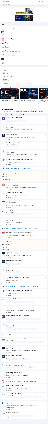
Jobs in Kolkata (5, 83)
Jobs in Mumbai (5, 72)
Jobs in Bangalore (6, 70)
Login (44, 1)
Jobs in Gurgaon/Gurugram (7, 76)
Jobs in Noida (5, 75)
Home (3, 4)
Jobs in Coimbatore (6, 80)
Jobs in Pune (5, 82)
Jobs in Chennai (5, 79)
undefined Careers (9, 4)
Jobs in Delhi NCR (6, 73)
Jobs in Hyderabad (6, 77)
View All (46, 87)
